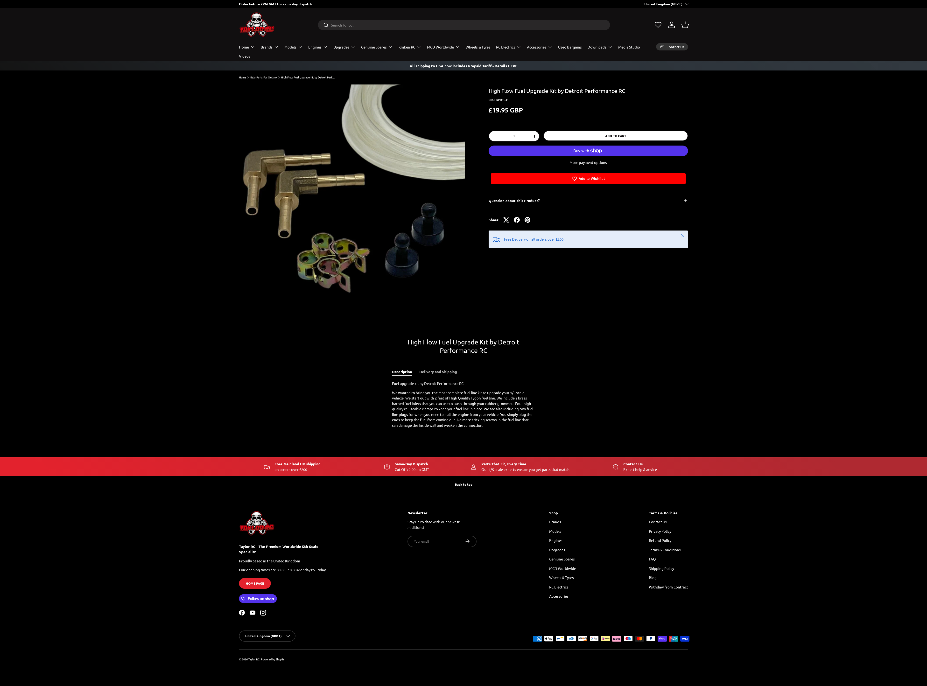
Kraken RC (407, 47)
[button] (685, 25)
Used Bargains (570, 47)
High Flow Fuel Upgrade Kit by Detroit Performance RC (308, 77)
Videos (244, 56)
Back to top (463, 484)
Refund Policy (660, 540)
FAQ (652, 559)
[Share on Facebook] (517, 220)
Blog (653, 577)
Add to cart (615, 136)
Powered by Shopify (272, 659)
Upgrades (341, 47)
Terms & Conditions (665, 549)
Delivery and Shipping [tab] (438, 371)
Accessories (536, 47)
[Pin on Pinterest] (527, 220)
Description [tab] (402, 371)
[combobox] (464, 25)
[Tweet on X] (506, 220)
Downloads (597, 47)
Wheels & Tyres (478, 47)
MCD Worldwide (440, 47)
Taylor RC (254, 659)
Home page (255, 583)
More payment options (588, 162)
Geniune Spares (562, 559)
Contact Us (658, 521)
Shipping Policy (661, 568)
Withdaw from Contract (668, 587)
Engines (315, 47)
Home (244, 47)
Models (290, 47)
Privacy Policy (660, 531)
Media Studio (629, 47)
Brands (267, 47)
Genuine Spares (374, 47)
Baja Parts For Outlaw (263, 77)
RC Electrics (505, 47)
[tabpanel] (463, 404)
